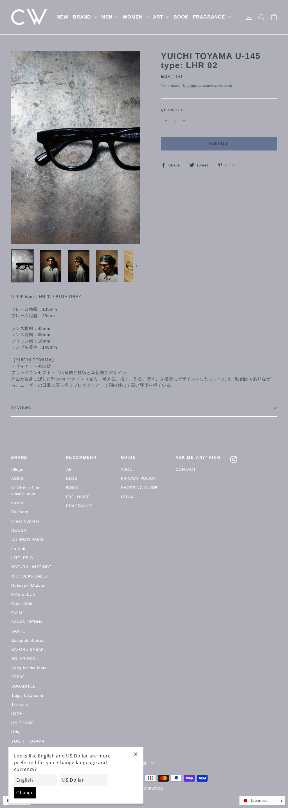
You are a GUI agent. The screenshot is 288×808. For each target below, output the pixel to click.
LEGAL (128, 497)
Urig (15, 732)
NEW (62, 17)
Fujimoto (19, 512)
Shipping (189, 85)
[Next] (136, 265)
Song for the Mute (29, 668)
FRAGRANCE (210, 17)
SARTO (18, 631)
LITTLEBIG (22, 558)
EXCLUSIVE (78, 497)
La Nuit (18, 548)
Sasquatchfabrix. (27, 640)
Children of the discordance (25, 490)
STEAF (18, 677)
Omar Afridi (22, 603)
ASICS (17, 478)
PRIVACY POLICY (138, 478)
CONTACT (186, 469)
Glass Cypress (25, 521)
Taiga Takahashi (27, 695)
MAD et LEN (23, 594)
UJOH (17, 713)
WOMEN (133, 17)
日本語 (140, 763)
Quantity (172, 110)
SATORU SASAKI (28, 649)
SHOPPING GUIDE (139, 487)
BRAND (83, 17)
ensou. (18, 503)
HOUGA (19, 530)
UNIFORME (22, 723)
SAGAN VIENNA (27, 622)
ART (159, 17)
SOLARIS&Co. (25, 658)
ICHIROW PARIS (27, 539)
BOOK (181, 17)
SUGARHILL (23, 686)
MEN (107, 17)
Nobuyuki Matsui (27, 585)
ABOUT (128, 469)
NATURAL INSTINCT (31, 567)
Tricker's (19, 704)
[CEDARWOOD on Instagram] (233, 459)
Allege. (18, 469)
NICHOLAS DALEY (29, 576)
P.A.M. (17, 613)
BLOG (72, 478)
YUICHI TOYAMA (34, 359)
